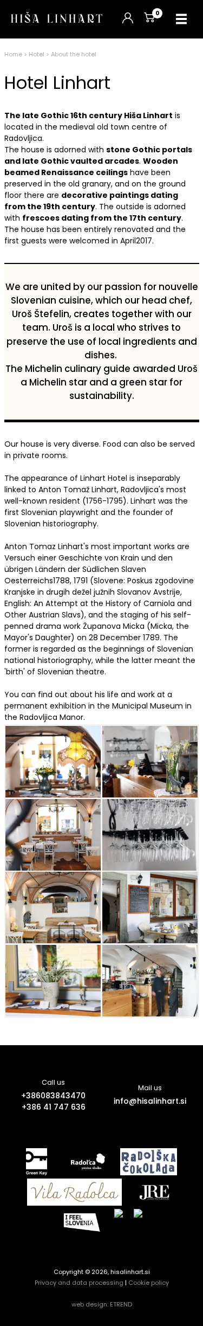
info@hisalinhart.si (150, 1101)
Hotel (36, 54)
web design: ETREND (101, 1304)
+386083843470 (53, 1095)
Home (13, 54)
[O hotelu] (53, 761)
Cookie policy (148, 1282)
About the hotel (73, 54)
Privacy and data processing (79, 1282)
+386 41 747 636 (54, 1107)
